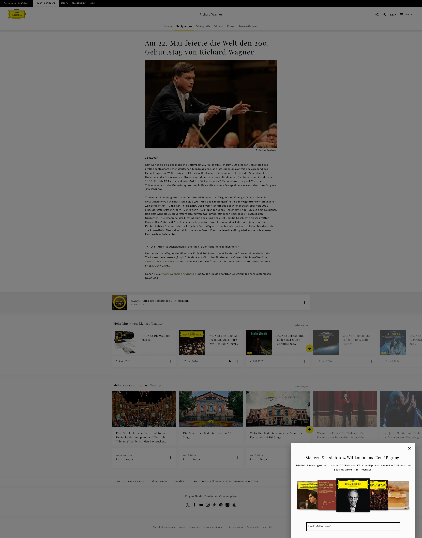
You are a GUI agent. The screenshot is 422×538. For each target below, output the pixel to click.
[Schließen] (409, 448)
